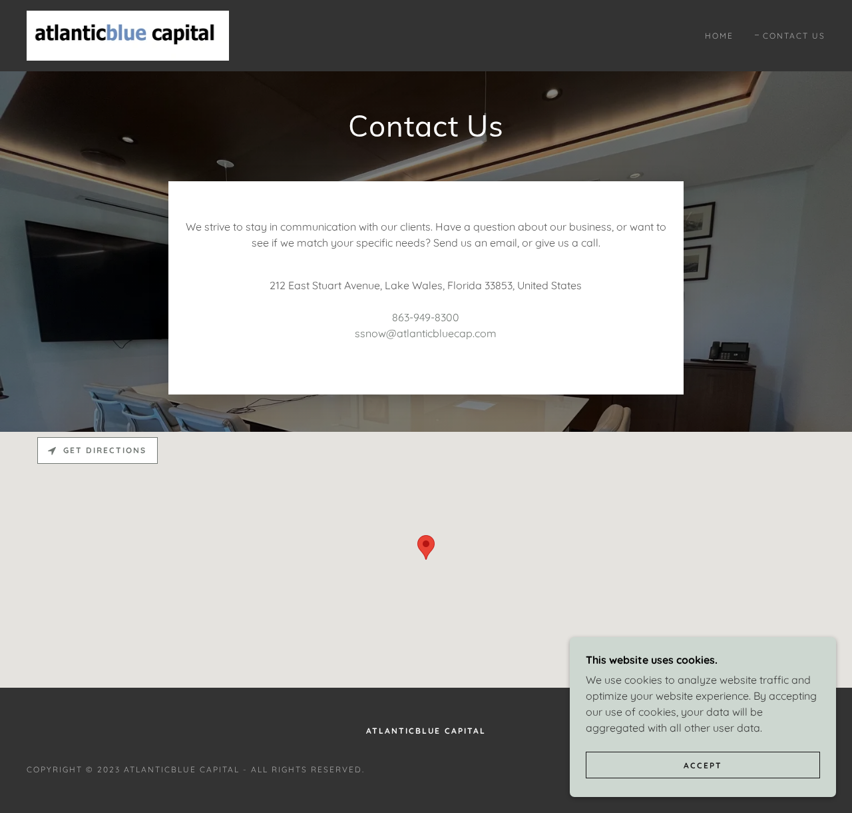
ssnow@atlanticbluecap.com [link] (426, 333)
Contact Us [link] (794, 36)
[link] (128, 34)
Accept (703, 765)
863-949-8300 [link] (425, 317)
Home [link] (719, 36)
